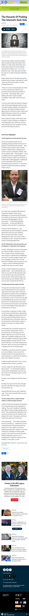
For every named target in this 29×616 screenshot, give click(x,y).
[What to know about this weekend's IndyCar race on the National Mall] (6, 558)
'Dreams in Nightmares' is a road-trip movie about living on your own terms (19, 523)
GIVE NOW (14, 500)
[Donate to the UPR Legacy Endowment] (14, 471)
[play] (2, 614)
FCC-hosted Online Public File (10, 582)
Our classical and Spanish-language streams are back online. (14, 8)
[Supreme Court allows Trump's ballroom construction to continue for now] (6, 513)
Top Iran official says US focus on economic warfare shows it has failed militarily (19, 549)
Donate (24, 2)
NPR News (5, 448)
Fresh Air (4, 445)
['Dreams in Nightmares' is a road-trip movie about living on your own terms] (6, 522)
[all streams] (27, 614)
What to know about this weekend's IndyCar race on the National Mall (19, 559)
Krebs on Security (19, 69)
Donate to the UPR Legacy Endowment (14, 484)
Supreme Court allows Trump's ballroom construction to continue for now (19, 514)
